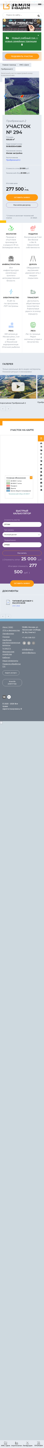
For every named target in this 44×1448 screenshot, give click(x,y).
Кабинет (6, 657)
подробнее (36, 2)
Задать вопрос (11, 673)
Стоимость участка (12, 520)
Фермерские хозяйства (8, 653)
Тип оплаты (9, 530)
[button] (38, 96)
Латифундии (8, 633)
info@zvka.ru (27, 649)
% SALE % (6, 648)
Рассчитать (22, 553)
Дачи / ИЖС (7, 627)
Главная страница (9, 65)
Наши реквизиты (10, 661)
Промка (6, 637)
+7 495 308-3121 (28, 637)
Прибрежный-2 (7, 69)
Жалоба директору (12, 683)
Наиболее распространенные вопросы (11, 642)
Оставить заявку (22, 197)
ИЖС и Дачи (24, 65)
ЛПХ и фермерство (11, 630)
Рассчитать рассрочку (22, 205)
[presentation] (3, 408)
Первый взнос (10, 540)
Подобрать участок (22, 56)
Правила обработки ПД (11, 665)
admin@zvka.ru (29, 653)
